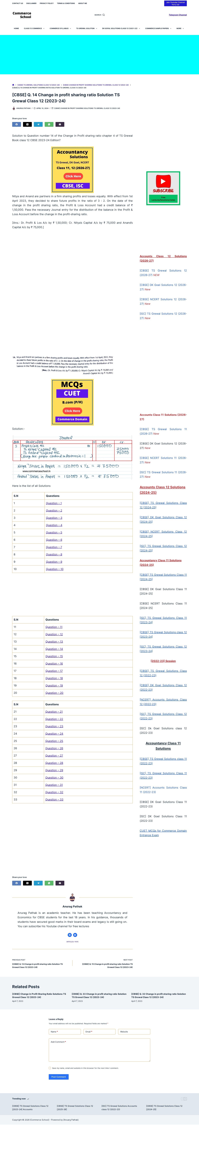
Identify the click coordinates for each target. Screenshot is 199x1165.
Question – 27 (54, 755)
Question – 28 (54, 763)
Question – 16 (54, 663)
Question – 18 (54, 678)
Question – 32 (54, 792)
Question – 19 (54, 685)
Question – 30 (54, 777)
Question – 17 (54, 671)
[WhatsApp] (49, 124)
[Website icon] (70, 935)
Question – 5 (54, 532)
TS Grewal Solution (85, 28)
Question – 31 (54, 785)
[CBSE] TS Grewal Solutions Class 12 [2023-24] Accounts (30, 1108)
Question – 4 (54, 525)
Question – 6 (54, 539)
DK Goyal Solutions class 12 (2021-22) (119, 28)
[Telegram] (38, 124)
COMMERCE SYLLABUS (59, 28)
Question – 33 (54, 799)
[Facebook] (16, 124)
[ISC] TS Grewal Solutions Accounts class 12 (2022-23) (119, 1108)
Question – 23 (54, 726)
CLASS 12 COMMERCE (33, 28)
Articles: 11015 (72, 942)
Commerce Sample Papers (157, 28)
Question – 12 (54, 634)
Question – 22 (54, 719)
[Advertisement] (99, 54)
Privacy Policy (47, 3)
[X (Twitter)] (27, 124)
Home (16, 28)
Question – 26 (54, 748)
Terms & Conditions (66, 3)
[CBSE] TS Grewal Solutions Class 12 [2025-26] (75, 1108)
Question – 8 (54, 554)
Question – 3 (54, 517)
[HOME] (13, 85)
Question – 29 (54, 770)
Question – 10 (54, 569)
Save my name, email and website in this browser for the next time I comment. (85, 1068)
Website (124, 1031)
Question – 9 (54, 561)
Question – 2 (54, 510)
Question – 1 (54, 503)
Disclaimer (31, 3)
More (179, 28)
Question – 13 (54, 641)
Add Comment (58, 1042)
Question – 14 (54, 649)
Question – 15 (54, 656)
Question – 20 (54, 692)
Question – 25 (54, 741)
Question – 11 (53, 627)
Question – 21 (54, 711)
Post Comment (58, 1077)
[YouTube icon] (75, 935)
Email (89, 1031)
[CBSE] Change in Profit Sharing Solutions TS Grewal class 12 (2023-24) (87, 108)
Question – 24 (54, 733)
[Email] (60, 124)
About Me (82, 3)
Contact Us (17, 3)
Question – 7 (54, 547)
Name (54, 1031)
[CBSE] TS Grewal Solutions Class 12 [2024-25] (164, 1108)
